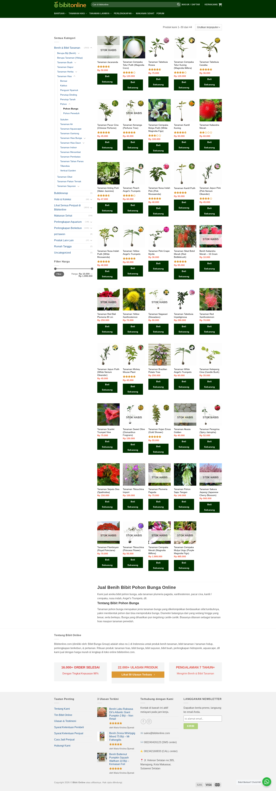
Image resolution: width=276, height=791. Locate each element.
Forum (160, 13)
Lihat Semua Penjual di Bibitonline (67, 207)
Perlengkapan (122, 13)
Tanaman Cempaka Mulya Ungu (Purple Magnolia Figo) (184, 550)
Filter (59, 274)
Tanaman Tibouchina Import (133, 490)
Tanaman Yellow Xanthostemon (131, 315)
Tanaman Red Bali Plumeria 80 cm (106, 315)
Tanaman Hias (77, 13)
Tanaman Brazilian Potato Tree (157, 370)
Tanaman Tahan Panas (72, 161)
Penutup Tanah (68, 99)
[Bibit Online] (70, 4)
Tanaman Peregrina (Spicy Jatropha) (209, 430)
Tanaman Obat (64, 176)
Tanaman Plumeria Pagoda (157, 490)
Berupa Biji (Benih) (66, 53)
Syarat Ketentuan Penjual (68, 733)
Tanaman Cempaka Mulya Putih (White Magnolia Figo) (158, 128)
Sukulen (64, 119)
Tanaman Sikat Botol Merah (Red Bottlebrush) (184, 254)
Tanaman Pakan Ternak (69, 181)
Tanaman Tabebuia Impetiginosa (183, 315)
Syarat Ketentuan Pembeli (69, 727)
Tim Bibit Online (63, 715)
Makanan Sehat (145, 13)
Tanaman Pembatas (70, 156)
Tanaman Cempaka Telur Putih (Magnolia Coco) (133, 65)
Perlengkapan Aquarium (68, 221)
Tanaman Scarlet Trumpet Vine (105, 430)
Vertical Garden (68, 170)
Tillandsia (65, 166)
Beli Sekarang (107, 79)
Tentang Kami (62, 708)
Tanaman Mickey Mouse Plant (131, 370)
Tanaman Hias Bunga (71, 138)
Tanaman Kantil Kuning (182, 126)
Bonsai (63, 81)
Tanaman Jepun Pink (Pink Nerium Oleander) (210, 191)
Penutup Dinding (68, 94)
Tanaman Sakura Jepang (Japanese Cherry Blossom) (208, 492)
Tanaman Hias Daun (70, 143)
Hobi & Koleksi (62, 199)
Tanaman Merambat (70, 152)
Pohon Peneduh (71, 113)
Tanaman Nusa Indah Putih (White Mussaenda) (108, 254)
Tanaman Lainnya (99, 13)
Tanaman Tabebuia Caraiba (209, 63)
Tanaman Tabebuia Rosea (158, 63)
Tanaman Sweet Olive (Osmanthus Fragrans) (134, 432)
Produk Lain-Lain (64, 240)
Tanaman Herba (65, 71)
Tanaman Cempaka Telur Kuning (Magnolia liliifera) (184, 65)
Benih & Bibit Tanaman (67, 47)
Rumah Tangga (63, 246)
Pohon (63, 104)
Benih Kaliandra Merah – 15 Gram (208, 252)
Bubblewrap (61, 193)
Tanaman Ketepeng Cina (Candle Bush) (209, 370)
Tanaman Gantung (69, 133)
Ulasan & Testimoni (65, 721)
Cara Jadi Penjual (64, 739)
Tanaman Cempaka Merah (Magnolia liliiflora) (158, 550)
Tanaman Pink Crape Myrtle (159, 252)
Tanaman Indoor (68, 147)
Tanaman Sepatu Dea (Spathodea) (108, 490)
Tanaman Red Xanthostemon (206, 315)
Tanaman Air (66, 124)
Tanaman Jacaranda (107, 62)
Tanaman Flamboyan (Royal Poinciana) (108, 549)
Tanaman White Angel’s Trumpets (183, 370)
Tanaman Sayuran (66, 186)
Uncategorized (62, 252)
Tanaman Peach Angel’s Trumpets (131, 189)
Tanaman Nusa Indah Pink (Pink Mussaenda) (159, 191)
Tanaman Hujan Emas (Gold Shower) (159, 430)
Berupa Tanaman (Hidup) (70, 57)
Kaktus (63, 85)
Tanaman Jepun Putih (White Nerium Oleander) (108, 372)
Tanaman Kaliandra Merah (209, 126)
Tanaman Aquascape (70, 128)
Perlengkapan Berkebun (68, 228)
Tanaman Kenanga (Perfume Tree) (132, 126)
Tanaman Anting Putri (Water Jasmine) (108, 189)
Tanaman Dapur (65, 67)
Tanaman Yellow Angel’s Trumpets (131, 252)
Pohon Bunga (70, 108)
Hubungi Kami (62, 745)
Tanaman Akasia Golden (182, 430)
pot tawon (59, 234)
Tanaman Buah (65, 62)
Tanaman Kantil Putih (184, 188)
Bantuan (59, 13)
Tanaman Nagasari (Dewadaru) (158, 315)
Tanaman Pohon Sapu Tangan (182, 490)
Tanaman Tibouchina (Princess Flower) (133, 549)
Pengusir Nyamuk (69, 90)
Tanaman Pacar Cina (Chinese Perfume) (108, 126)
